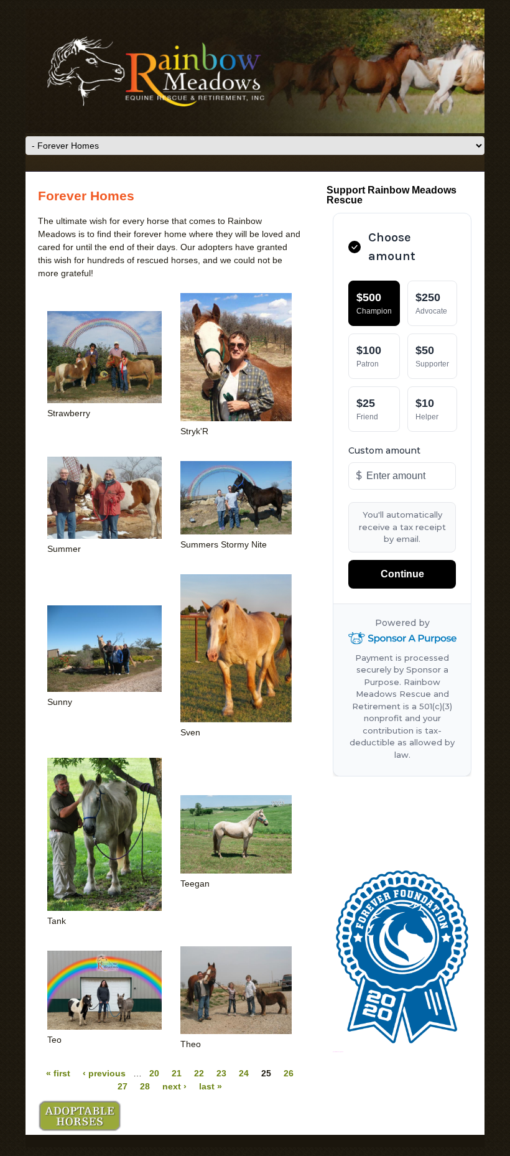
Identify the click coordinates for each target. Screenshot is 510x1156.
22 (199, 1073)
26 (289, 1073)
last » (210, 1086)
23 (221, 1073)
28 (145, 1086)
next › (174, 1086)
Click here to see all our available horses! (79, 1115)
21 (177, 1073)
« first (58, 1073)
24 (244, 1073)
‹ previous (104, 1073)
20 (154, 1073)
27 (123, 1086)
